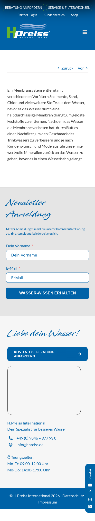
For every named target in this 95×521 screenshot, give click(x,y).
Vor (81, 68)
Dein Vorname (18, 245)
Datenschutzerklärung (70, 229)
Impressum (47, 502)
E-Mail (11, 268)
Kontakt (90, 473)
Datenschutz (73, 495)
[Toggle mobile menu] (85, 32)
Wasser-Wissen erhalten (47, 293)
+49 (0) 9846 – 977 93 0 (36, 438)
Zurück (67, 68)
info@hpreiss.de (30, 444)
